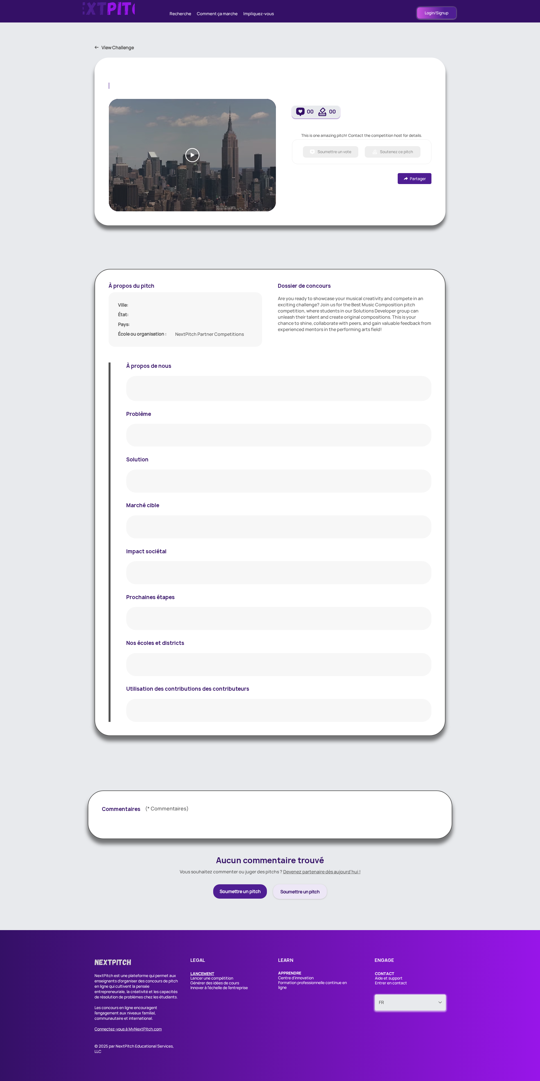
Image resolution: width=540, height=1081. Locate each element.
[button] (202, 973)
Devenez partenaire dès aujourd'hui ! (322, 872)
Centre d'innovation (296, 977)
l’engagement (106, 1013)
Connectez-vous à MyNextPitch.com (128, 1029)
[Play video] (192, 155)
